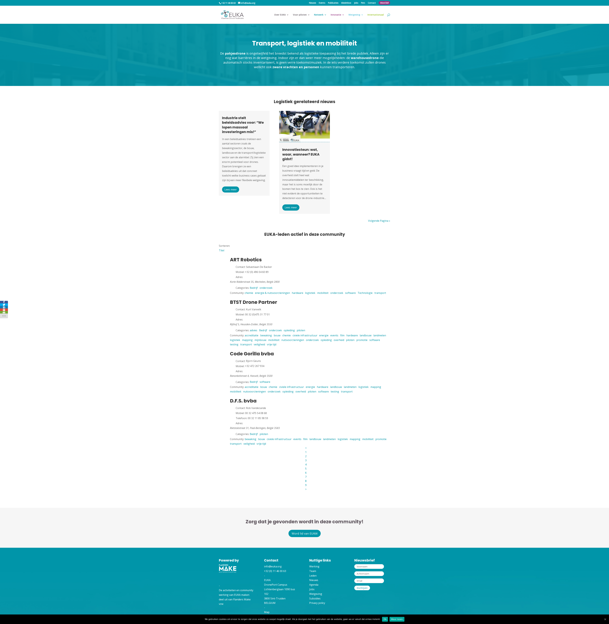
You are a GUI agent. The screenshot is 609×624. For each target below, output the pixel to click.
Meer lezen (397, 619)
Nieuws (312, 3)
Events (322, 3)
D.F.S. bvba (243, 400)
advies (253, 330)
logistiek (310, 293)
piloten (301, 330)
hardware (297, 293)
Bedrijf (254, 288)
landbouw (365, 335)
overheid (339, 340)
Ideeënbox (346, 3)
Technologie (365, 293)
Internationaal (375, 15)
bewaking (266, 335)
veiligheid (259, 344)
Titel (221, 250)
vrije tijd (271, 344)
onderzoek (266, 288)
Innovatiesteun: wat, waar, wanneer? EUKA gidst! (300, 154)
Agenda (313, 584)
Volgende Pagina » (379, 220)
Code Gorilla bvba (252, 353)
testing (234, 344)
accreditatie (251, 335)
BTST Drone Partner (253, 302)
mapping (247, 340)
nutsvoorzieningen (292, 340)
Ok (385, 619)
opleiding (289, 330)
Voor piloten (300, 15)
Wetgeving (354, 15)
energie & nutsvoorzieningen (272, 293)
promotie (361, 340)
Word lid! (384, 2)
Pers (363, 3)
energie (323, 335)
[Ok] (605, 619)
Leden (313, 575)
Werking (314, 566)
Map (266, 612)
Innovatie (336, 15)
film (342, 335)
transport (380, 293)
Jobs (356, 3)
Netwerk (318, 15)
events (334, 335)
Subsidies (315, 598)
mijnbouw (260, 340)
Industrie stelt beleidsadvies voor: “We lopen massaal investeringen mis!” (243, 125)
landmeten (379, 335)
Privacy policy (317, 603)
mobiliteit (322, 293)
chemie (249, 293)
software (350, 293)
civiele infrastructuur (305, 335)
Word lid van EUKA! (305, 533)
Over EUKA (280, 15)
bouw (277, 335)
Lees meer (230, 189)
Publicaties (333, 3)
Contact (372, 3)
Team (312, 571)
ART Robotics (246, 259)
